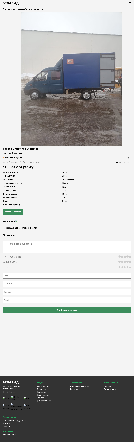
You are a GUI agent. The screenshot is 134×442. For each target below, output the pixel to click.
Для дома (41, 398)
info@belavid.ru (9, 435)
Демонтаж (41, 392)
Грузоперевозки (44, 400)
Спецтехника (43, 395)
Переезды (41, 389)
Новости (6, 423)
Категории (75, 389)
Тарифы (107, 386)
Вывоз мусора (43, 386)
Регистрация (110, 389)
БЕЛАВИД (11, 3)
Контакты (8, 431)
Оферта (6, 426)
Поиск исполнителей (79, 386)
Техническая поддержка (14, 420)
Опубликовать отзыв (67, 310)
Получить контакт (13, 212)
